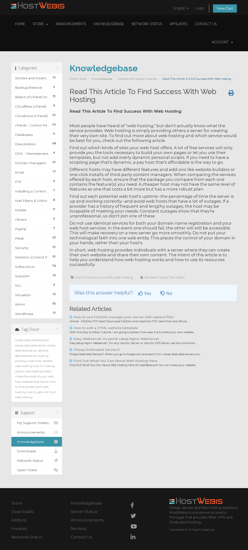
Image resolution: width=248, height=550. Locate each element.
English (179, 8)
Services (78, 528)
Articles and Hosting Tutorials (137, 79)
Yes (147, 293)
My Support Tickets (32, 423)
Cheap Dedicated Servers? (96, 350)
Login (199, 8)
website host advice (35, 381)
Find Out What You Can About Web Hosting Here (115, 361)
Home (20, 24)
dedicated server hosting (31, 356)
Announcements (71, 24)
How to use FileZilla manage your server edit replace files (123, 317)
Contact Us (206, 24)
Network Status (147, 24)
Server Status (84, 511)
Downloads (25, 451)
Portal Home (78, 79)
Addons (18, 520)
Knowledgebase (109, 24)
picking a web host (28, 361)
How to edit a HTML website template (105, 328)
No (168, 293)
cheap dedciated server (30, 345)
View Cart (225, 8)
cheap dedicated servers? (32, 340)
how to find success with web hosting (35, 387)
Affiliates (178, 24)
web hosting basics (38, 371)
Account (221, 42)
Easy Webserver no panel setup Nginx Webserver (116, 339)
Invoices (19, 528)
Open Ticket (26, 470)
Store (39, 24)
